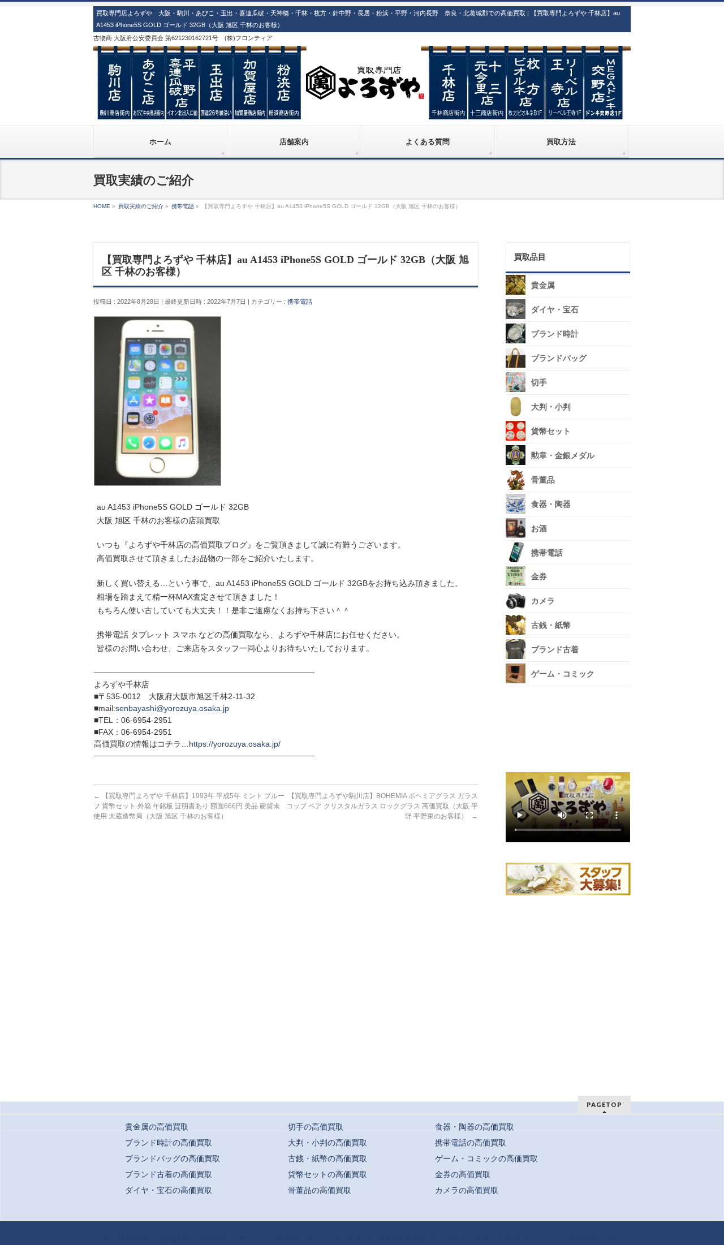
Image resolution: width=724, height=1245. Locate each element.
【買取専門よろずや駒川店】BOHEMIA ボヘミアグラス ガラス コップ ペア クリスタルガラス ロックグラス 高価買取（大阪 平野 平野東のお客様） (382, 806)
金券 (539, 576)
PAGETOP (604, 1104)
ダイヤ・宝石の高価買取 (168, 1190)
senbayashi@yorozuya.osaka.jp (172, 708)
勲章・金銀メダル (562, 455)
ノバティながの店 (569, 1238)
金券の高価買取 (462, 1174)
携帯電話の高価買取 (470, 1142)
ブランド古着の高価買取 (168, 1174)
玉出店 (359, 1238)
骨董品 (543, 480)
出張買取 (213, 1238)
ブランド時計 (555, 334)
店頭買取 (133, 1238)
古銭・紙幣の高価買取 (327, 1158)
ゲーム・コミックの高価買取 (486, 1158)
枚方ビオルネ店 (501, 1238)
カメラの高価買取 (466, 1190)
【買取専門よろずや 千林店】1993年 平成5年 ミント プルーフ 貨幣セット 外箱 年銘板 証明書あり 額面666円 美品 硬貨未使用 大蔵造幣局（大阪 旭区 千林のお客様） (189, 806)
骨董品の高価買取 (319, 1190)
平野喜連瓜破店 (406, 1238)
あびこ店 (323, 1238)
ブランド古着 (555, 649)
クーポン (252, 1238)
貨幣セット (551, 431)
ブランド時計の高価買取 (168, 1142)
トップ (98, 1238)
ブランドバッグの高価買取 (172, 1158)
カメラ (543, 601)
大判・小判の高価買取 (327, 1142)
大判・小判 (551, 407)
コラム (620, 1238)
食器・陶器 (551, 504)
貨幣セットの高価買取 (327, 1174)
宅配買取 (173, 1238)
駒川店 (288, 1238)
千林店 (454, 1238)
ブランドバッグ (559, 358)
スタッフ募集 (571, 879)
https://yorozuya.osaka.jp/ (235, 743)
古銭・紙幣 (551, 625)
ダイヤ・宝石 (555, 309)
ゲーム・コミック (562, 674)
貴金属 (543, 285)
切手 (539, 382)
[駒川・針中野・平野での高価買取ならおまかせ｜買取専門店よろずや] (362, 106)
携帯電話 (299, 301)
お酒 (539, 528)
